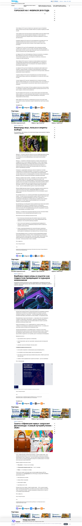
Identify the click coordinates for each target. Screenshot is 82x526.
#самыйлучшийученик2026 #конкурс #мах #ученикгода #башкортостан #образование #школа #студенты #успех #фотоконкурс (30, 502)
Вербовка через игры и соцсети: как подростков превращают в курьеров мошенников (44, 6)
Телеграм (65, 1)
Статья (12, 5)
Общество (16, 8)
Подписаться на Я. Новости (56, 1)
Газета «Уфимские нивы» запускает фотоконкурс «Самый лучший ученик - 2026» (60, 6)
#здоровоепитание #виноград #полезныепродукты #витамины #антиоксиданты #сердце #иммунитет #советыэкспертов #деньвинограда (32, 249)
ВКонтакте (61, 1)
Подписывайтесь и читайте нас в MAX (18, 3)
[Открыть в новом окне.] (18, 108)
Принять (65, 524)
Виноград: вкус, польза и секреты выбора (29, 6)
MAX (67, 1)
